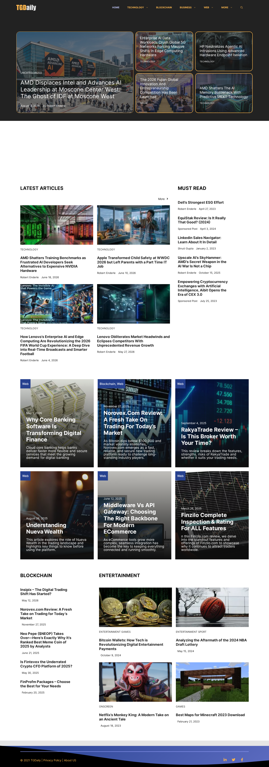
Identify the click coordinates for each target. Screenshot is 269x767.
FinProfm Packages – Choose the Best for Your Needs (45, 684)
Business (186, 7)
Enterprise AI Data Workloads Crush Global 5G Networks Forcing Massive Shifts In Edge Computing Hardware (163, 46)
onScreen (106, 706)
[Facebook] (242, 759)
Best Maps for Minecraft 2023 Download (210, 715)
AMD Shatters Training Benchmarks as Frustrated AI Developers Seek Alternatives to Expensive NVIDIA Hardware (53, 264)
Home (115, 7)
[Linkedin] (225, 759)
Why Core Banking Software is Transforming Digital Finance (53, 429)
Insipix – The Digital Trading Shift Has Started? (43, 592)
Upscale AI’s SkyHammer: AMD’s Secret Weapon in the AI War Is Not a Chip (202, 262)
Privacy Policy (52, 760)
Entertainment (110, 631)
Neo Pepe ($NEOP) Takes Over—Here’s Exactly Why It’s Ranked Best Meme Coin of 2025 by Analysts (45, 640)
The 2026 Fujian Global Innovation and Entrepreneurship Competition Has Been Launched (159, 88)
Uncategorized (31, 72)
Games (126, 631)
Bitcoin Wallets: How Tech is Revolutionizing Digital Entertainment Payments (131, 644)
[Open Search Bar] (242, 7)
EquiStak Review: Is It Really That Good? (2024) (202, 220)
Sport (202, 631)
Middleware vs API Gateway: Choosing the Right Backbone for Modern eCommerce (131, 518)
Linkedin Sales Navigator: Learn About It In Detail (199, 240)
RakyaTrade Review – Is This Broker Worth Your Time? (209, 436)
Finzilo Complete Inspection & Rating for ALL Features (207, 522)
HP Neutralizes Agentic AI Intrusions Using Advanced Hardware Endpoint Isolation (223, 50)
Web (206, 7)
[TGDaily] (26, 7)
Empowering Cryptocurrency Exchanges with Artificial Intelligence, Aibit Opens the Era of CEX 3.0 (203, 288)
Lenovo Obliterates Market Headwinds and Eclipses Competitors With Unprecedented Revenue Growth (133, 341)
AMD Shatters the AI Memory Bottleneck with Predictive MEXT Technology (224, 92)
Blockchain (164, 7)
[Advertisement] (134, 150)
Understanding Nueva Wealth (46, 528)
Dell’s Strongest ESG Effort (201, 202)
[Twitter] (233, 759)
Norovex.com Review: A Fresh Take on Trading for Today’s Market (133, 423)
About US (70, 760)
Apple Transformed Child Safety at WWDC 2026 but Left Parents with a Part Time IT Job (133, 262)
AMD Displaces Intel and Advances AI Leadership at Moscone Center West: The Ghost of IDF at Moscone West (71, 89)
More (224, 7)
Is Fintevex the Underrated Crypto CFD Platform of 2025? (46, 664)
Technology (135, 7)
